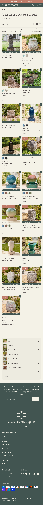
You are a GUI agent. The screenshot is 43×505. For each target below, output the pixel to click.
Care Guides (5, 460)
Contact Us (5, 463)
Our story (4, 436)
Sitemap (14, 500)
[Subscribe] (35, 399)
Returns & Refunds (8, 455)
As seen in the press (8, 439)
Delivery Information (8, 452)
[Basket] (37, 5)
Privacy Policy (6, 500)
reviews (29, 1)
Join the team (6, 444)
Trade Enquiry (6, 458)
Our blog (4, 441)
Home (4, 9)
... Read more (36, 31)
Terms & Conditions (25, 498)
